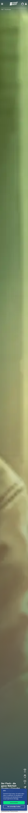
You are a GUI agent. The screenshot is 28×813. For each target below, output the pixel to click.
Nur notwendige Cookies (14, 806)
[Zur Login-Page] (26, 4)
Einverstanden (14, 802)
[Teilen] (25, 787)
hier (17, 799)
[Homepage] (14, 3)
